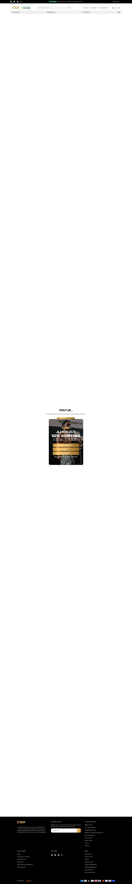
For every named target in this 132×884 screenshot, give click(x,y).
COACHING (66, 453)
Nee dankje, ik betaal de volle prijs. (66, 457)
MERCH (66, 449)
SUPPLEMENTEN (66, 445)
